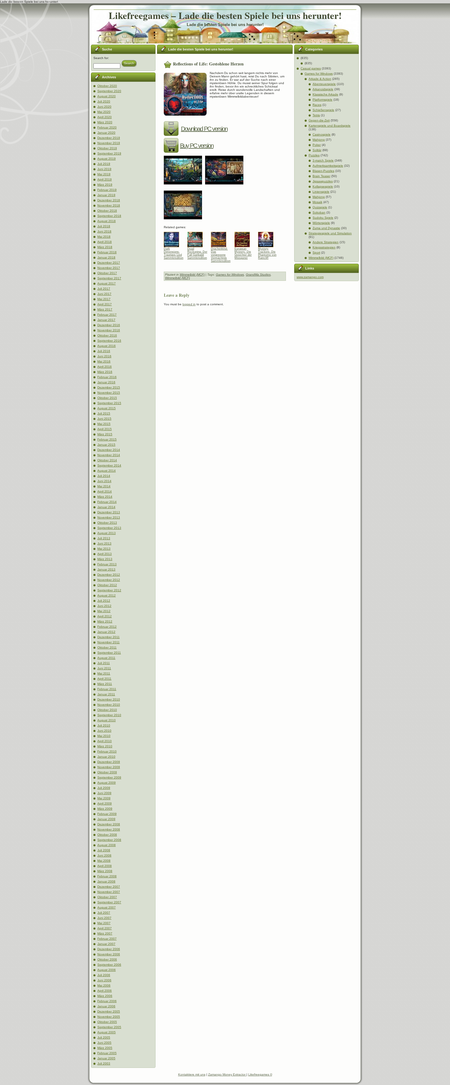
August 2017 (106, 283)
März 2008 (104, 871)
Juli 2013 (103, 538)
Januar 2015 (106, 444)
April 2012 (104, 616)
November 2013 (108, 517)
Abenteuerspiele (324, 84)
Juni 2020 (104, 106)
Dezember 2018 (108, 200)
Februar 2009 (107, 814)
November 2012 (108, 580)
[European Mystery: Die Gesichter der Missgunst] (244, 238)
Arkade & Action (320, 78)
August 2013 (106, 533)
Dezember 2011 (108, 637)
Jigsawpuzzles (323, 181)
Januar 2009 (106, 819)
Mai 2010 (104, 736)
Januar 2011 (106, 694)
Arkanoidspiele (323, 89)
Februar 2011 (106, 689)
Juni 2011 (104, 668)
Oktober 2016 (107, 335)
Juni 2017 (104, 293)
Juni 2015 (104, 418)
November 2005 (108, 1016)
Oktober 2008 (107, 834)
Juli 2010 (103, 725)
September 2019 (109, 153)
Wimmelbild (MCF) (192, 274)
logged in (189, 304)
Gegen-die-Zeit (319, 120)
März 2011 (104, 684)
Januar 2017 (106, 319)
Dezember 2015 (108, 387)
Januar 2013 (106, 569)
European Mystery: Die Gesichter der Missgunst (243, 253)
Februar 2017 (107, 314)
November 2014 (108, 455)
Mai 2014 (104, 486)
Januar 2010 (106, 756)
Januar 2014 (106, 507)
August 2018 (106, 221)
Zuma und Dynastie (326, 228)
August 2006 (106, 970)
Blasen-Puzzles (323, 171)
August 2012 (106, 595)
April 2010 (104, 741)
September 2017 (109, 278)
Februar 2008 (107, 876)
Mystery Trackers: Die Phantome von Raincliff (267, 253)
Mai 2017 (104, 299)
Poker (317, 145)
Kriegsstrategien (324, 247)
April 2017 (104, 304)
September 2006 (109, 964)
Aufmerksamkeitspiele (328, 165)
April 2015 (104, 429)
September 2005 (109, 1027)
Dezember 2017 (108, 262)
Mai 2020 (104, 111)
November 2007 (108, 892)
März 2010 (104, 746)
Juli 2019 (103, 163)
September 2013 (109, 527)
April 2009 (104, 803)
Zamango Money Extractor (227, 1074)
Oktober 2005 (107, 1022)
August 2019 (106, 158)
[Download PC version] (172, 128)
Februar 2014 (107, 501)
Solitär (317, 150)
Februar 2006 (107, 1001)
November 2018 (108, 205)
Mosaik (317, 202)
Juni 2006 (104, 980)
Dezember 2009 (108, 762)
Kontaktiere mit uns (191, 1074)
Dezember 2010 (108, 699)
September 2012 (109, 590)
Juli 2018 (103, 226)
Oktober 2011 (107, 647)
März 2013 (104, 559)
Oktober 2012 (107, 585)
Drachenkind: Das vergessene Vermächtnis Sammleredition (221, 253)
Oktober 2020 (107, 85)
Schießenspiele (323, 110)
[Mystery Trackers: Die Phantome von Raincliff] (268, 238)
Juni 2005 (104, 1042)
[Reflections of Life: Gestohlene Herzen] (184, 186)
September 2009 (109, 777)
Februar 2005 (107, 1053)
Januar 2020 (106, 132)
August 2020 (106, 96)
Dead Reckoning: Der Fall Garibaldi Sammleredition (197, 253)
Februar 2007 (107, 938)
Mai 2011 (103, 673)
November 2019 (108, 143)
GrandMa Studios (258, 274)
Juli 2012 (103, 600)
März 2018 (104, 247)
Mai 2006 (104, 985)
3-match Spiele (323, 160)
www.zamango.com (310, 277)
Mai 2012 (104, 611)
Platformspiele (322, 99)
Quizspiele (320, 207)
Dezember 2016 (108, 325)
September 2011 (109, 652)
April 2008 (104, 866)
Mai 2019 (104, 174)
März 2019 (104, 184)
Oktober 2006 (107, 959)
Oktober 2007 (107, 897)
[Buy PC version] (172, 145)
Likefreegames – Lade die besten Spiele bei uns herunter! (225, 15)
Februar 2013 (107, 564)
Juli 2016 (103, 351)
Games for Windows (230, 274)
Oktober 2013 (107, 522)
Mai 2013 (104, 548)
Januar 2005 (106, 1058)
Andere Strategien (326, 242)
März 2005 (104, 1048)
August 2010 (106, 720)
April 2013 (104, 554)
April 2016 (104, 366)
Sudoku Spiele (323, 217)
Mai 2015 (104, 423)
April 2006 (104, 990)
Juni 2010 (104, 730)
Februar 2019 (107, 189)
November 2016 (108, 330)
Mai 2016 (104, 361)
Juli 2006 (103, 975)
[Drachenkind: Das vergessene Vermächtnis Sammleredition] (221, 238)
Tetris (316, 115)
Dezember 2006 (108, 949)
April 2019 (104, 179)
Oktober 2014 (107, 460)
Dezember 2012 (108, 574)
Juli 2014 (103, 475)
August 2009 (106, 782)
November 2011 (108, 642)
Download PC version (204, 128)
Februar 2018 (107, 252)
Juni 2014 (104, 481)
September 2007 (109, 902)
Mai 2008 (104, 860)
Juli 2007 (103, 912)
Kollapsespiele (323, 186)
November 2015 (108, 392)
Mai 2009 (104, 798)
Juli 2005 (103, 1037)
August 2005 (106, 1032)
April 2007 (104, 928)
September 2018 (109, 215)
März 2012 (104, 621)
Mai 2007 (104, 923)
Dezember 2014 (108, 449)
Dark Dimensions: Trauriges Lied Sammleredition (173, 253)
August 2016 (106, 345)
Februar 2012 (107, 626)
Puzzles (314, 155)
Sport (316, 252)
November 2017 (108, 267)
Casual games (311, 68)
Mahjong (319, 139)
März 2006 (104, 996)
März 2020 (104, 122)
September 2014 (109, 465)
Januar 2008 (106, 881)
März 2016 (104, 371)
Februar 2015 (107, 439)
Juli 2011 (103, 663)
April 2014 (104, 491)
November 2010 (108, 704)
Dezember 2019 (108, 137)
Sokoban (319, 212)
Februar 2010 (107, 751)
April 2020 (104, 117)
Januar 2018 (106, 257)
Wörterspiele (321, 223)
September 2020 (109, 91)
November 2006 (108, 954)
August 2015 (106, 408)
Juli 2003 (103, 1063)
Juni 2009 (104, 793)
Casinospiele (322, 134)
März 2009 (104, 808)
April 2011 (104, 678)
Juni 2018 (104, 231)
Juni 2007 (104, 918)
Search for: (101, 58)
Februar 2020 (107, 127)
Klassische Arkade (325, 94)
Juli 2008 (103, 850)
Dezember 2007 (108, 886)
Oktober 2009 (107, 772)
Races (317, 104)
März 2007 (104, 933)
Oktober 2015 (107, 397)
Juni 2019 (104, 169)
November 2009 (108, 767)
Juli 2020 (103, 101)
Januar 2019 (106, 195)
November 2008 (108, 829)
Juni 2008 (104, 855)
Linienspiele (321, 191)
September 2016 (109, 340)
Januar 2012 (106, 632)
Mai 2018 (104, 236)
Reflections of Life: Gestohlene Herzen (208, 64)
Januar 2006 (106, 1006)
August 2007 (106, 907)
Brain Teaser (321, 176)
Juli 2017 (103, 288)
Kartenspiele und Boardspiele (330, 125)
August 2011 (106, 658)
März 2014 (104, 496)
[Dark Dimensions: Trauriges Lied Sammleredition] (174, 238)
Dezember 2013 (108, 512)
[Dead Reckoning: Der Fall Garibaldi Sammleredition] (197, 238)
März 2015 (104, 434)
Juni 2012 (104, 606)
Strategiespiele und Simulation (330, 233)
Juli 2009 (103, 788)
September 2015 (109, 403)
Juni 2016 (104, 356)
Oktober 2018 (107, 210)
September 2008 (109, 840)
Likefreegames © (260, 1074)
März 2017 (104, 309)
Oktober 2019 (107, 148)
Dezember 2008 (108, 824)
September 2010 (109, 715)
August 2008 (106, 845)
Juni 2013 (104, 543)
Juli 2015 (103, 413)
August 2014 (106, 470)
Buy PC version (196, 145)
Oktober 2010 (107, 710)
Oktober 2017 (107, 273)
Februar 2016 (107, 377)
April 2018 (104, 241)
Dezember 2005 (108, 1011)
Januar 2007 (106, 944)
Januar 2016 (106, 382)
